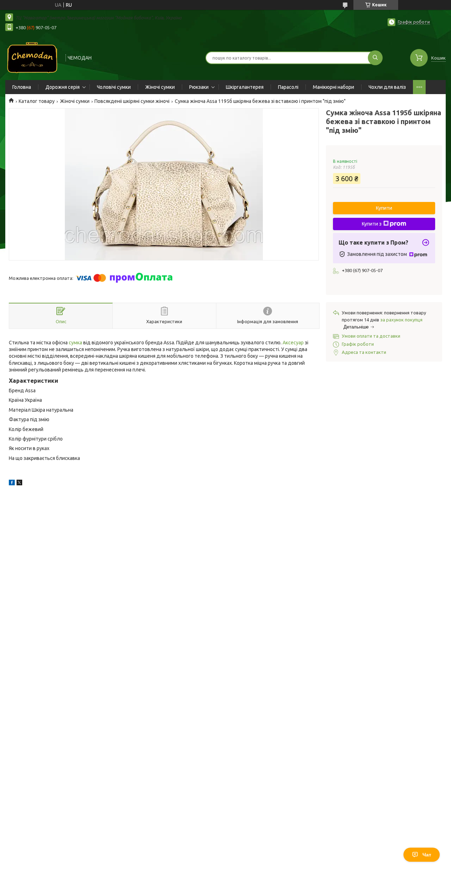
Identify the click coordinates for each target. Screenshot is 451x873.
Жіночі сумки (160, 87)
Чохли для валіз (387, 87)
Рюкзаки (199, 87)
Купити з (372, 224)
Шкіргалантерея (245, 87)
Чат (426, 854)
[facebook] (12, 483)
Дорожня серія (62, 87)
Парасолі (288, 87)
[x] (19, 483)
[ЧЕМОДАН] (32, 57)
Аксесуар (293, 342)
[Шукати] (375, 57)
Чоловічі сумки (114, 87)
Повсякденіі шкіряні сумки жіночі (131, 101)
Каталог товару (37, 101)
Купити (384, 208)
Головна (21, 87)
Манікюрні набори (333, 87)
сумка (75, 342)
